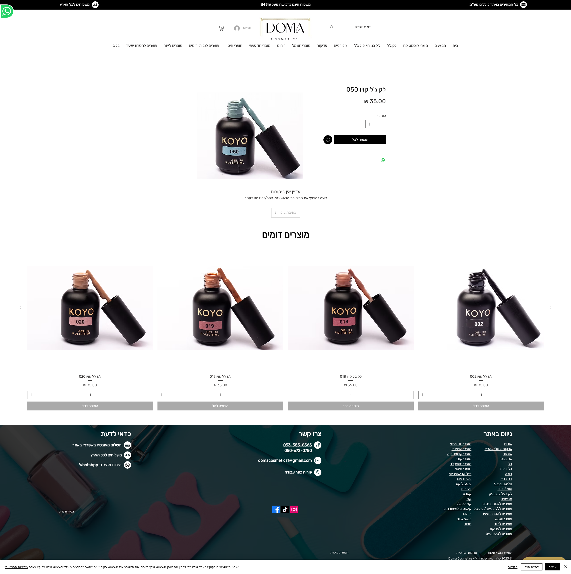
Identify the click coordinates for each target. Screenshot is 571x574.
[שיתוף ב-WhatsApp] (383, 160)
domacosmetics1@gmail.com (285, 431)
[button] (222, 28)
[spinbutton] (376, 124)
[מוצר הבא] (20, 278)
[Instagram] (294, 480)
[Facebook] (276, 480)
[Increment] (369, 124)
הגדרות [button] (512, 567)
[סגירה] (565, 566)
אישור (553, 567)
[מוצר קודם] (550, 278)
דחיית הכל (532, 567)
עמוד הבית (378, 70)
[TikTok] (285, 480)
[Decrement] (382, 124)
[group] (285, 298)
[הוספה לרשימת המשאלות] (327, 140)
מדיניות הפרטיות (16, 567)
